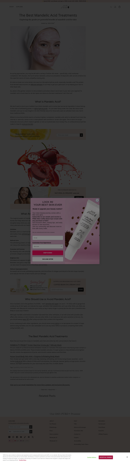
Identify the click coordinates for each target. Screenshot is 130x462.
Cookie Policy (22, 460)
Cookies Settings (91, 457)
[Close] (127, 457)
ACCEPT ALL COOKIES (106, 457)
